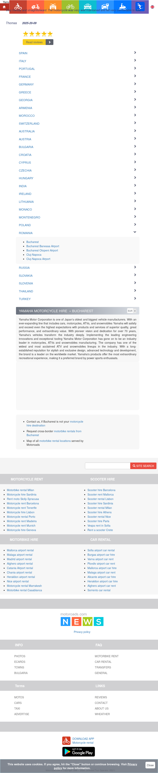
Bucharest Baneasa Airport (42, 246)
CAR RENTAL (103, 662)
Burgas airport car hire (101, 554)
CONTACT (101, 703)
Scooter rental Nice (99, 516)
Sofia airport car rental (101, 550)
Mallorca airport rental (20, 550)
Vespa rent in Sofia (98, 525)
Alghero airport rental (20, 563)
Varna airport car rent (100, 559)
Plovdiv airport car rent (101, 563)
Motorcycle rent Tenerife (22, 508)
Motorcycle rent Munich (21, 525)
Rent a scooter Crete (100, 530)
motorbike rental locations (55, 441)
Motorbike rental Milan (20, 490)
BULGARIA (21, 673)
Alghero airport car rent (101, 586)
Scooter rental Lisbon (100, 499)
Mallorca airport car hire (102, 568)
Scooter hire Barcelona (101, 490)
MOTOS (19, 697)
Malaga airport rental (19, 554)
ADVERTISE (21, 714)
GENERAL (101, 673)
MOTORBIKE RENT (107, 656)
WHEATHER (102, 714)
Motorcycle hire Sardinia (21, 494)
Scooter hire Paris (98, 521)
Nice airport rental (18, 581)
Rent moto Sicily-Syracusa (23, 499)
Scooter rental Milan (99, 508)
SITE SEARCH (144, 466)
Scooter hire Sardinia (100, 503)
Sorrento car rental (98, 590)
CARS (18, 703)
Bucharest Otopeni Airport (42, 250)
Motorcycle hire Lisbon (20, 512)
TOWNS (19, 667)
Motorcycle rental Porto (21, 516)
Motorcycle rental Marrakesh (24, 586)
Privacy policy (82, 632)
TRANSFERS (103, 667)
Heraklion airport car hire (102, 581)
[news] (82, 619)
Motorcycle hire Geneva (21, 530)
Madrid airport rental (19, 559)
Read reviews (34, 42)
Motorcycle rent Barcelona (23, 503)
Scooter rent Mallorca (100, 494)
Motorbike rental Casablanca (24, 590)
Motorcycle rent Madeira (22, 521)
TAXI (17, 708)
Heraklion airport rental (21, 577)
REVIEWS (101, 697)
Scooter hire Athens (99, 512)
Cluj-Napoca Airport (38, 259)
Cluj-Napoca (33, 254)
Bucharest (32, 242)
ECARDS (19, 662)
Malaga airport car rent (101, 572)
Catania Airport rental (20, 568)
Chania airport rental (19, 572)
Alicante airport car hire (101, 577)
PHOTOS (19, 656)
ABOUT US (101, 708)
